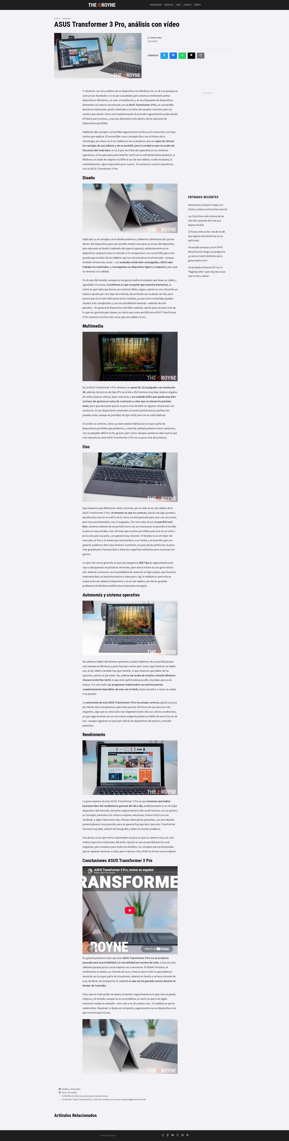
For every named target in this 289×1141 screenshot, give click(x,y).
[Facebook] (182, 1135)
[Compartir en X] (164, 56)
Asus (64, 1092)
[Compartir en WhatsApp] (182, 56)
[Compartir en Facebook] (173, 56)
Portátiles (72, 1092)
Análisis (169, 4)
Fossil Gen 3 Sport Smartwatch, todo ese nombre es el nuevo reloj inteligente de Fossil (104, 1099)
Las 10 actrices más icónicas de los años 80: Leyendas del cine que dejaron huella (206, 221)
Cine (178, 4)
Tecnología (156, 4)
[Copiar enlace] (200, 56)
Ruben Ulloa (156, 37)
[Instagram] (162, 1135)
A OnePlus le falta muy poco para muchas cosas (85, 1096)
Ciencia (187, 4)
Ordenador (66, 18)
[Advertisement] (207, 141)
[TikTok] (167, 1135)
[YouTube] (172, 1135)
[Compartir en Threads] (191, 55)
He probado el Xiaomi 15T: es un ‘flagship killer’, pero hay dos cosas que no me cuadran (206, 272)
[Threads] (187, 1135)
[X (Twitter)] (177, 1135)
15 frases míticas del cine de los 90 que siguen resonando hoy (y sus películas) (206, 236)
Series (197, 4)
